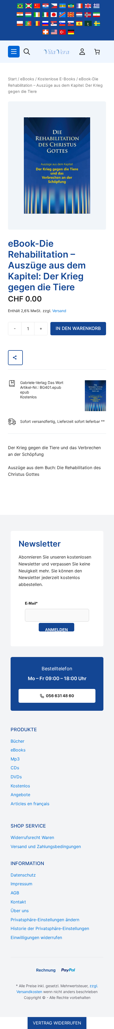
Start (12, 79)
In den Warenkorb (78, 328)
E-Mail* (31, 603)
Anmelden (56, 629)
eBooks (27, 79)
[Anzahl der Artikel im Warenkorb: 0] (97, 51)
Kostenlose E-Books (56, 79)
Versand (59, 310)
